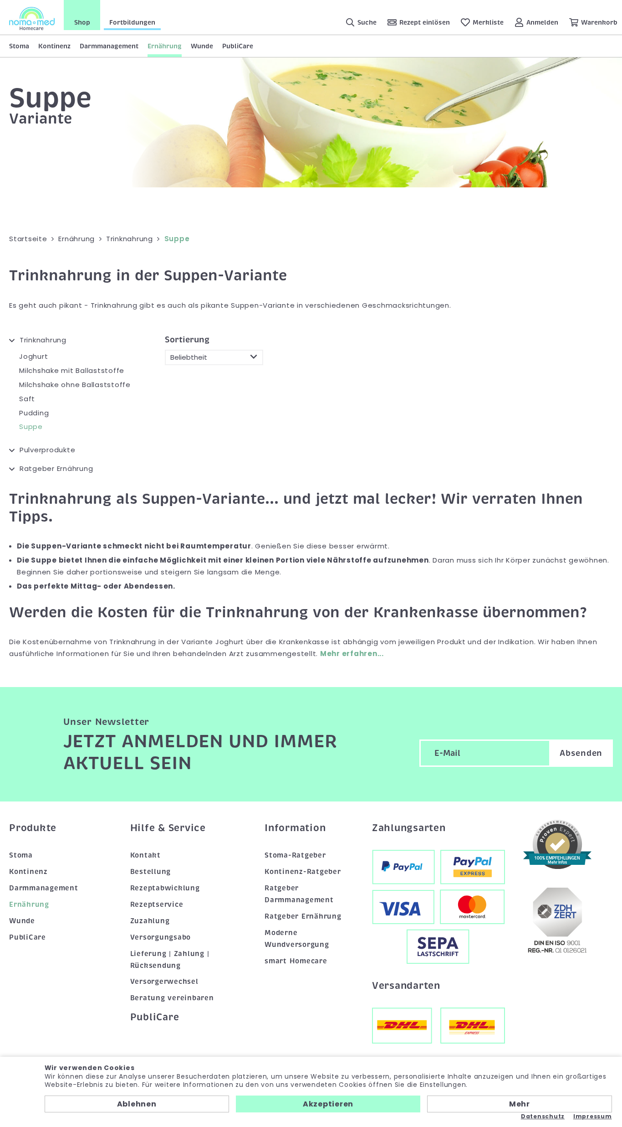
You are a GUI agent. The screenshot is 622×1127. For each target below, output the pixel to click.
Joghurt (33, 356)
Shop (82, 22)
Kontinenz (54, 46)
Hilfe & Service (168, 828)
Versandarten (406, 986)
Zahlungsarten (409, 828)
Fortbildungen (132, 22)
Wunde (202, 46)
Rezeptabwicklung (165, 888)
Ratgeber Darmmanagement (299, 894)
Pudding (34, 413)
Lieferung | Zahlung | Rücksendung (169, 960)
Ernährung (165, 46)
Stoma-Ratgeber (295, 855)
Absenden (581, 753)
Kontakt (145, 855)
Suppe (31, 426)
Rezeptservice (157, 904)
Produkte (32, 828)
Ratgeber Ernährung (56, 468)
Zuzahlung (150, 921)
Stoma (19, 46)
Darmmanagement (109, 46)
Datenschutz (543, 1116)
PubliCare (237, 46)
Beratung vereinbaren (172, 998)
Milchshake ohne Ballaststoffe (75, 384)
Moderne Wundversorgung (297, 939)
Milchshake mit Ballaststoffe (71, 370)
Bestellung (150, 872)
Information (295, 828)
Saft (27, 398)
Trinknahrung (43, 340)
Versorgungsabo (160, 937)
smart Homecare (296, 961)
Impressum (592, 1116)
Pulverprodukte (47, 450)
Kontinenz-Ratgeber (303, 872)
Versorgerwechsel (164, 981)
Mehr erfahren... (352, 653)
